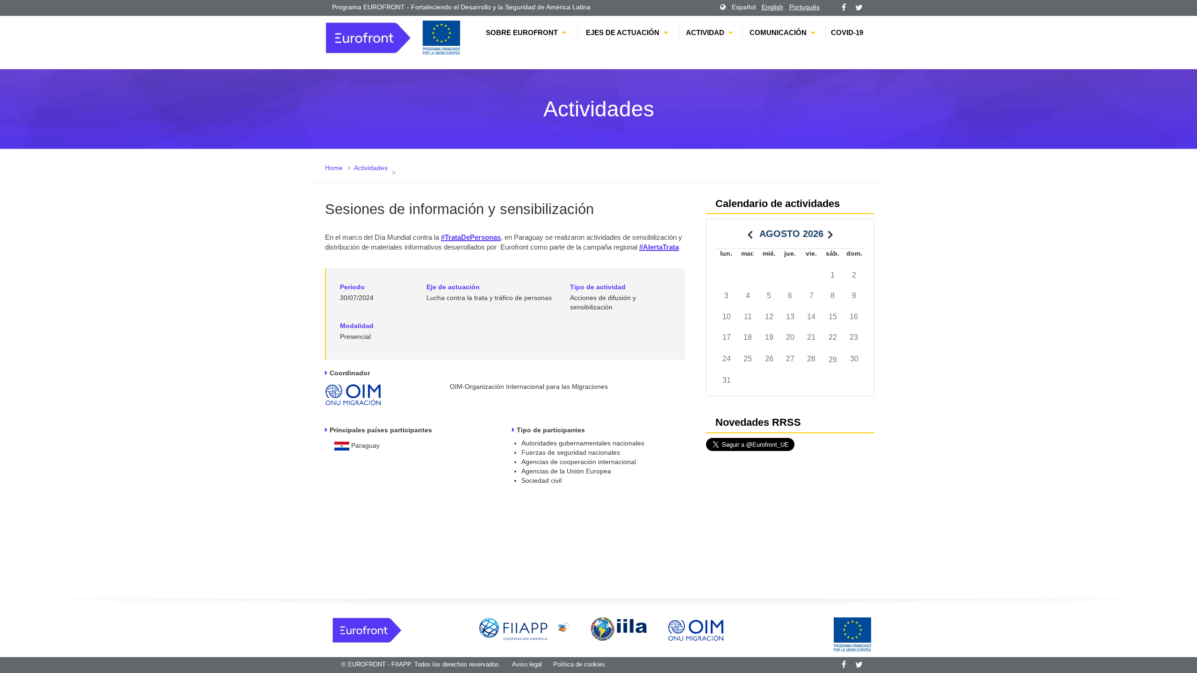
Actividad (705, 32)
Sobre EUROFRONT (522, 32)
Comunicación (778, 32)
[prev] (750, 233)
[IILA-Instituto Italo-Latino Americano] (619, 628)
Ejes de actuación (622, 32)
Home (334, 168)
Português (804, 7)
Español (744, 7)
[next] (830, 233)
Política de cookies (579, 664)
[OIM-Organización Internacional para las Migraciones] (353, 392)
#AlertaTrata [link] (659, 247)
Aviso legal (527, 664)
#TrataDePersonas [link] (471, 237)
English (772, 7)
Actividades (371, 168)
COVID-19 (847, 32)
